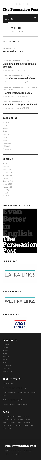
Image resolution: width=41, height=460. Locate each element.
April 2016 (6, 166)
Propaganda (7, 143)
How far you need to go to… (17, 92)
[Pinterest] (27, 4)
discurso (28, 419)
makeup (19, 422)
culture (20, 419)
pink (9, 425)
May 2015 (6, 196)
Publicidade (8, 90)
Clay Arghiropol (10, 70)
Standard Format (13, 51)
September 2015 (8, 187)
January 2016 (7, 175)
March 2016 (7, 169)
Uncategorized (10, 48)
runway (25, 425)
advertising (11, 416)
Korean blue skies (8, 383)
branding (27, 416)
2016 (4, 416)
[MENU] (5, 19)
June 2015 (6, 193)
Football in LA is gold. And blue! (20, 104)
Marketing (26, 61)
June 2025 (6, 163)
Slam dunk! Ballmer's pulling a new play (19, 65)
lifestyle (12, 422)
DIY (34, 419)
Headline (16, 61)
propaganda (17, 425)
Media (34, 87)
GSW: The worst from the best (19, 78)
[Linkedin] (24, 4)
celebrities (6, 419)
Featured (5, 125)
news (4, 425)
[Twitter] (16, 4)
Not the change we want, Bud (12, 400)
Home (13, 31)
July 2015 (6, 190)
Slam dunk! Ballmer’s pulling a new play (15, 404)
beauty (19, 416)
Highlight (5, 131)
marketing (27, 422)
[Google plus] (20, 4)
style (4, 428)
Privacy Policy (16, 454)
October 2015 (7, 184)
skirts (32, 425)
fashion (5, 422)
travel (9, 428)
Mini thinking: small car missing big (14, 388)
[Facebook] (13, 4)
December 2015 (8, 178)
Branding (7, 61)
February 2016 (7, 172)
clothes (13, 419)
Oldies (5, 140)
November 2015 (8, 181)
